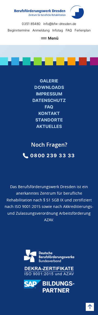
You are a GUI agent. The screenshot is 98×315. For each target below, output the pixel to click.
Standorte (49, 120)
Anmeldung (41, 30)
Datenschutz (49, 100)
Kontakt (49, 113)
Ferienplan (83, 30)
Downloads (49, 87)
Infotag (57, 30)
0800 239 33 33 (52, 155)
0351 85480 (31, 24)
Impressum (49, 94)
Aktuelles (49, 126)
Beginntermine (19, 30)
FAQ (69, 30)
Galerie (49, 80)
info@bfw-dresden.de (59, 24)
